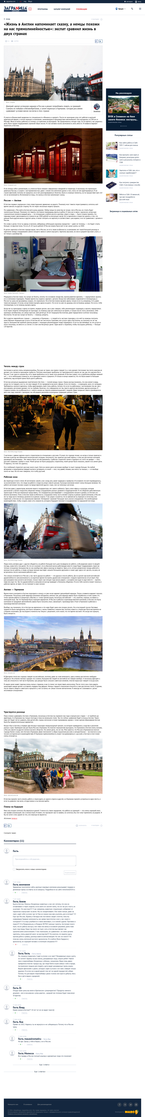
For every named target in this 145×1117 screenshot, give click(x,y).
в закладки (95, 19)
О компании (28, 1104)
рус (21, 1)
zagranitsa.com (10, 1)
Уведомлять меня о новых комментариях (31, 869)
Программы (43, 9)
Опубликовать (70, 873)
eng (25, 1)
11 (8, 41)
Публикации (81, 9)
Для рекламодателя (44, 1104)
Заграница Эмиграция (15, 9)
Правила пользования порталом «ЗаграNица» (22, 1114)
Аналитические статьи (114, 122)
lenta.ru (14, 818)
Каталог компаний (62, 9)
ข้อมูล (30, 1)
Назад (8, 19)
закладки (129, 1)
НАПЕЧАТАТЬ (83, 825)
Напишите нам (13, 1104)
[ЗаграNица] (96, 106)
